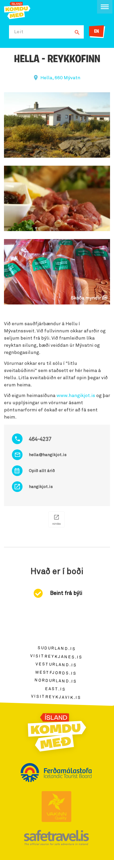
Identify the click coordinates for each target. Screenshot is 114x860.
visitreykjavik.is (56, 697)
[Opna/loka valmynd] (104, 7)
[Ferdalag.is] (17, 10)
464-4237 (40, 439)
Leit (19, 32)
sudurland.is (57, 648)
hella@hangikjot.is (48, 455)
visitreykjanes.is (56, 656)
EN (96, 31)
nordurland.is (55, 680)
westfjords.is (56, 672)
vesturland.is (56, 664)
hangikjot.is (41, 487)
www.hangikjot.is (75, 395)
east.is (55, 689)
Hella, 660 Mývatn (60, 78)
